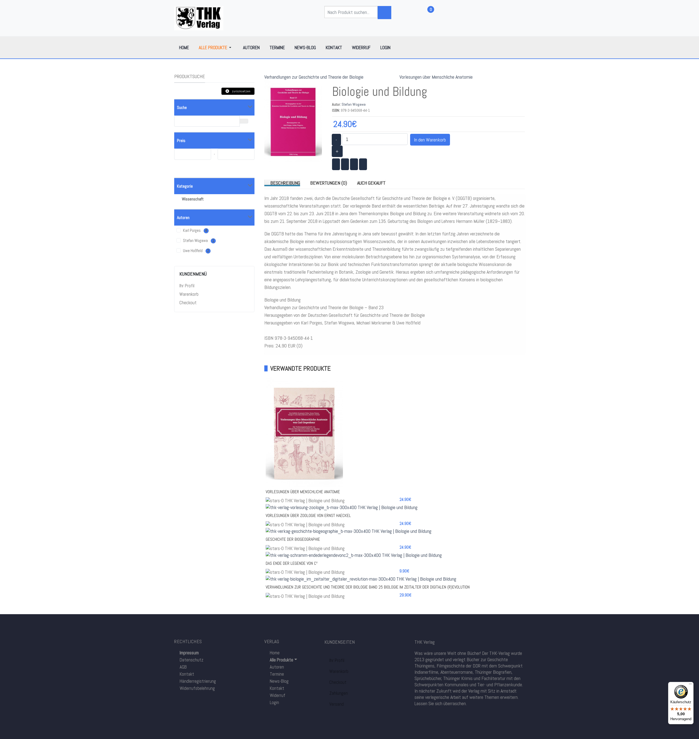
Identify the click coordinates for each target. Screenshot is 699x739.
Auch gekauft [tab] (371, 183)
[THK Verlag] (198, 17)
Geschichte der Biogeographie (293, 539)
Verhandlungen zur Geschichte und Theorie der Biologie (313, 77)
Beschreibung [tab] (285, 183)
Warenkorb (189, 294)
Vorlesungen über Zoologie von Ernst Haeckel (308, 515)
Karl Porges (194, 230)
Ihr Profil (186, 286)
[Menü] (690, 685)
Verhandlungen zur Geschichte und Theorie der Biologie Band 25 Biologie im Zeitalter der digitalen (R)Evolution (368, 587)
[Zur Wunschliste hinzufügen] (446, 314)
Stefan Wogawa (354, 104)
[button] (216, 47)
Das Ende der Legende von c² (292, 563)
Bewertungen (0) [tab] (328, 183)
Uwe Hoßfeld (195, 250)
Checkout (188, 303)
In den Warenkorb (430, 140)
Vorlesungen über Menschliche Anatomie (436, 77)
